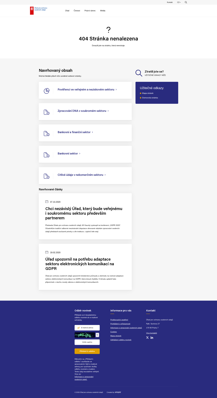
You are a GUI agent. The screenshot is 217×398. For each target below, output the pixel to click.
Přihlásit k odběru (87, 351)
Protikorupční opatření (119, 320)
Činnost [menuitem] (77, 11)
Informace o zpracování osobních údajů (126, 328)
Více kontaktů (151, 333)
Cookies (113, 332)
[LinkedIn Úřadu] (152, 337)
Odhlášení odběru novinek (120, 340)
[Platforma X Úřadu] (147, 337)
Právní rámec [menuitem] (90, 11)
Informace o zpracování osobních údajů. (84, 378)
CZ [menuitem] (179, 3)
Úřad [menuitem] (67, 11)
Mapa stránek (147, 93)
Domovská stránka (150, 98)
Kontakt (170, 2)
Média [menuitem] (102, 11)
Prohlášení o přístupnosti (120, 324)
